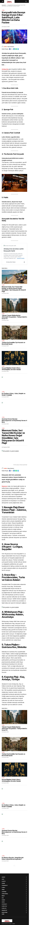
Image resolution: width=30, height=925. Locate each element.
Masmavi (5, 486)
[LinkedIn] (14, 49)
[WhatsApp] (16, 49)
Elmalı (3, 887)
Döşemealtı (5, 885)
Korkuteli (4, 906)
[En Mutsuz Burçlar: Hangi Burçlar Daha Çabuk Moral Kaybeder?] (14, 848)
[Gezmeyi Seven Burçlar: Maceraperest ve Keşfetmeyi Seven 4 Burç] (14, 409)
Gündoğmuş (5, 893)
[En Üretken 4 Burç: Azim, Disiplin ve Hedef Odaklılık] (14, 383)
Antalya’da (5, 69)
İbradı (3, 895)
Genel (3, 10)
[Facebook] (10, 49)
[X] (12, 49)
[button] (2, 1)
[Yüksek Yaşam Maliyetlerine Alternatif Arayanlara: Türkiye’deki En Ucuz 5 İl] (14, 305)
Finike (3, 889)
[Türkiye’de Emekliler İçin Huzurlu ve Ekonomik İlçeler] (14, 333)
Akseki (3, 877)
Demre (3, 883)
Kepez (3, 902)
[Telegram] (18, 49)
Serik (3, 914)
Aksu (3, 879)
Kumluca (4, 908)
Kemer (3, 899)
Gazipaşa (4, 891)
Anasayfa (4, 5)
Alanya (3, 881)
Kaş (3, 897)
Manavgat (4, 910)
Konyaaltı (4, 904)
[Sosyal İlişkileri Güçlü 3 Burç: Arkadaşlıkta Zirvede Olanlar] (14, 358)
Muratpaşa (4, 912)
